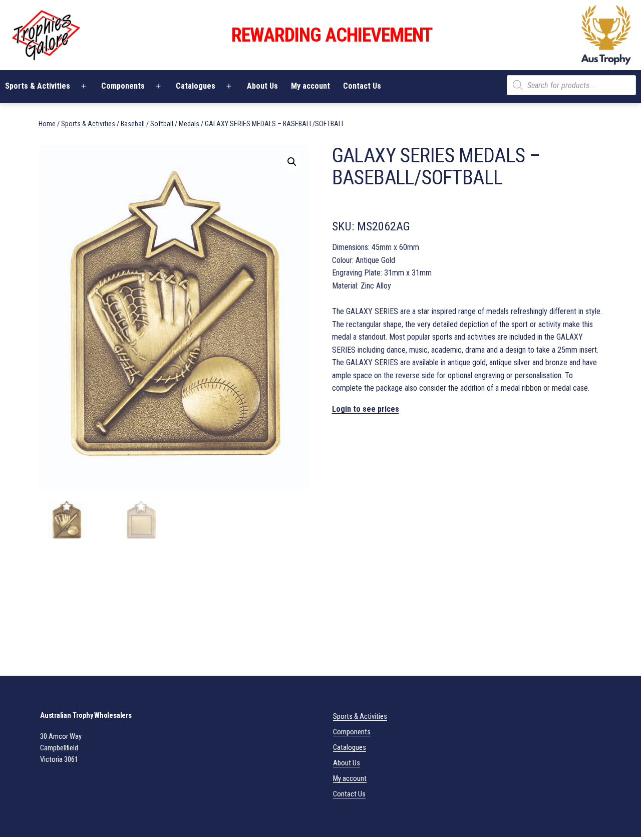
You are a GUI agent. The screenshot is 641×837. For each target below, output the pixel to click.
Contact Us (362, 86)
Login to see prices (365, 409)
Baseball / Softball (147, 124)
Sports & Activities (88, 124)
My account (310, 86)
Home (47, 124)
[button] (292, 162)
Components (123, 86)
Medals (189, 124)
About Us (262, 86)
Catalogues (195, 86)
